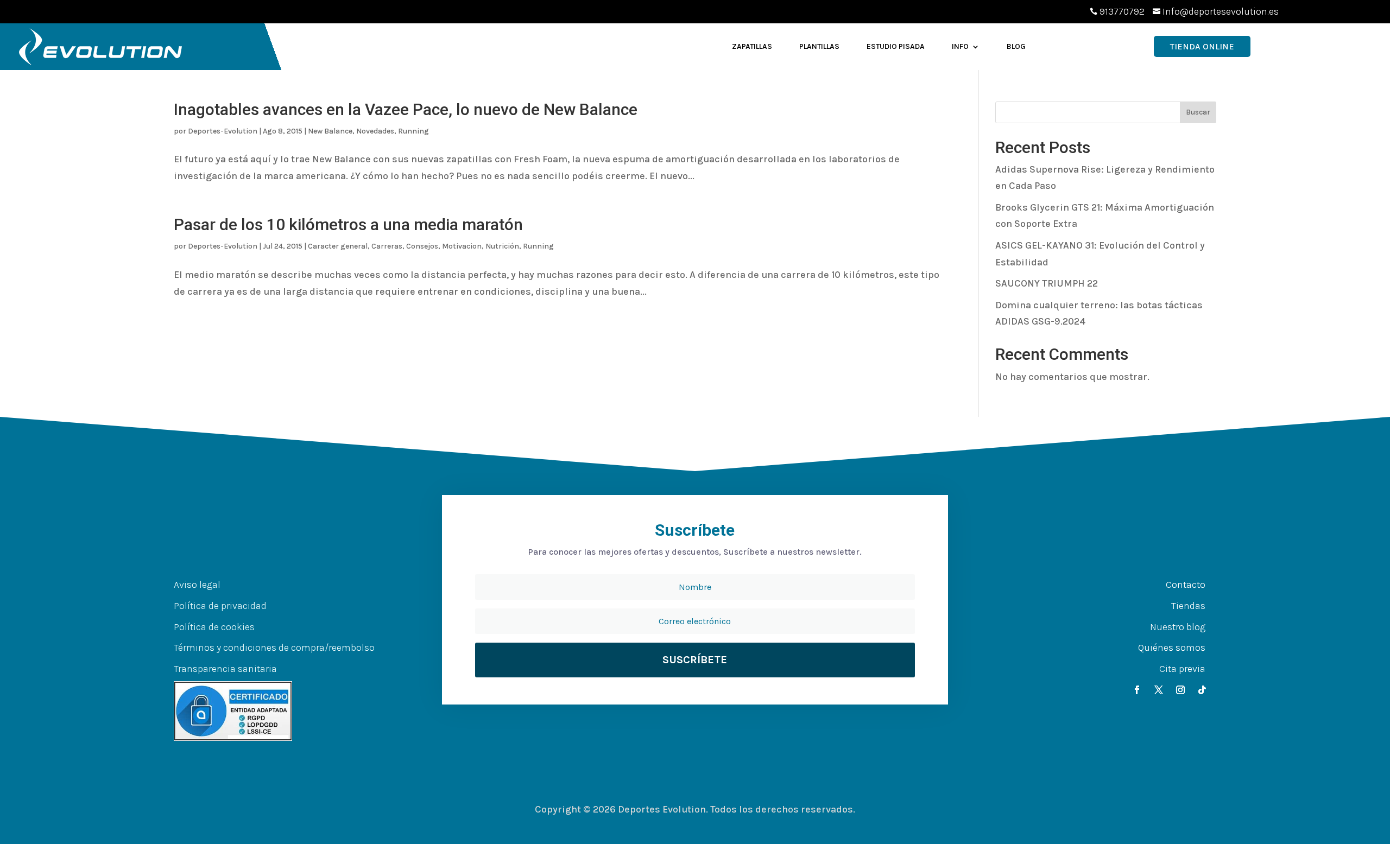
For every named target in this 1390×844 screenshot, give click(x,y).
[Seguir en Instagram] (1180, 690)
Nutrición (502, 246)
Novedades (375, 131)
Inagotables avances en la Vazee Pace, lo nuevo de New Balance (405, 109)
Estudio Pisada (896, 46)
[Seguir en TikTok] (1202, 690)
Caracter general (338, 246)
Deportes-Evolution (222, 131)
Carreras (386, 246)
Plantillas (819, 46)
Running (413, 131)
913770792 (1122, 11)
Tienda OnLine (1202, 46)
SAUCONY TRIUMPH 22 (1046, 283)
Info (960, 46)
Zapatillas (752, 46)
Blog (1016, 46)
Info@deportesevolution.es (1220, 11)
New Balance (330, 131)
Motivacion (462, 246)
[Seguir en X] (1158, 690)
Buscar (1198, 112)
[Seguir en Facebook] (1137, 690)
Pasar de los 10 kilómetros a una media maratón (348, 224)
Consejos (422, 246)
